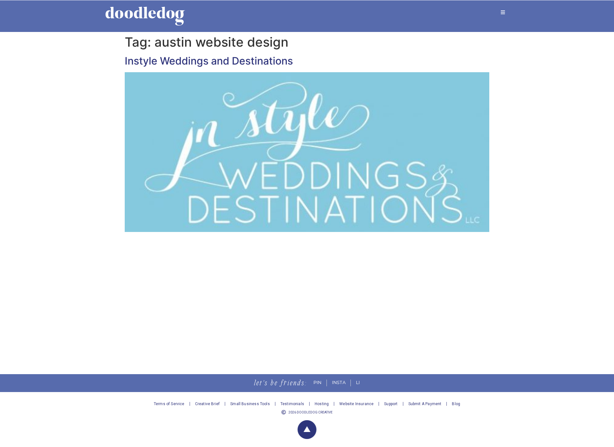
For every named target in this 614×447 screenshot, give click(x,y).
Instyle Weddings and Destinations (209, 61)
